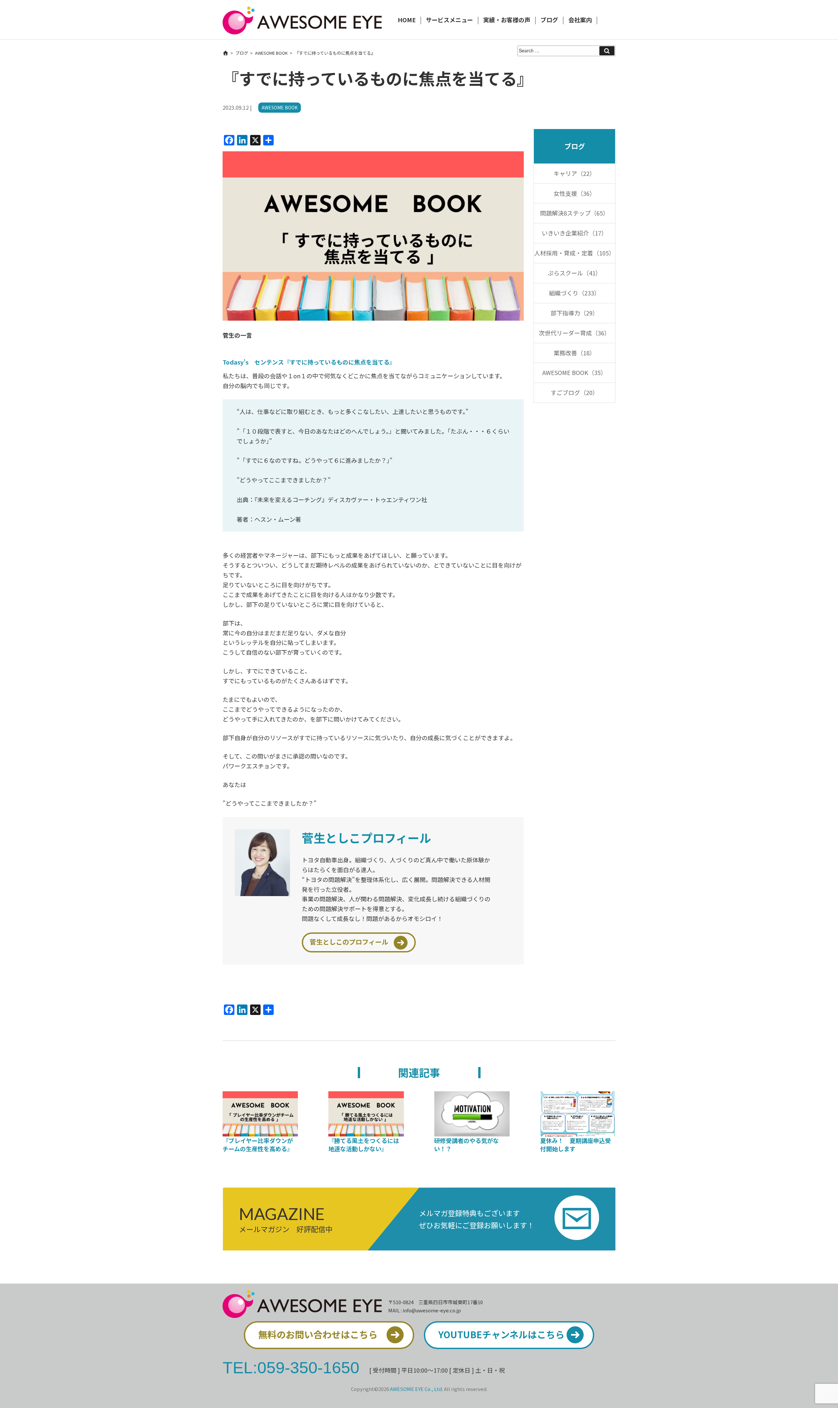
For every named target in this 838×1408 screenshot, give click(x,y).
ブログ (549, 20)
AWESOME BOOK (271, 53)
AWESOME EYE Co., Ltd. (416, 1388)
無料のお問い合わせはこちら (317, 1334)
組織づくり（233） (574, 293)
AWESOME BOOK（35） (574, 372)
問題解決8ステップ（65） (574, 213)
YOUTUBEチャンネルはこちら (501, 1334)
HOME (407, 20)
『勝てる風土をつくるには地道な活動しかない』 (363, 1144)
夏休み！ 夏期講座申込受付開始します (575, 1144)
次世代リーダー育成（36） (574, 333)
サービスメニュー (449, 20)
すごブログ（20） (574, 392)
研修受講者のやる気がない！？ (466, 1144)
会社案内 (580, 20)
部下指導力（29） (574, 313)
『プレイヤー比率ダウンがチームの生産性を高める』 (258, 1144)
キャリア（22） (574, 173)
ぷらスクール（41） (574, 273)
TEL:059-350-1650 (291, 1367)
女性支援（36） (574, 193)
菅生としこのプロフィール (349, 942)
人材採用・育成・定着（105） (574, 253)
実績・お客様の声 (506, 20)
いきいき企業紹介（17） (574, 233)
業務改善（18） (574, 352)
